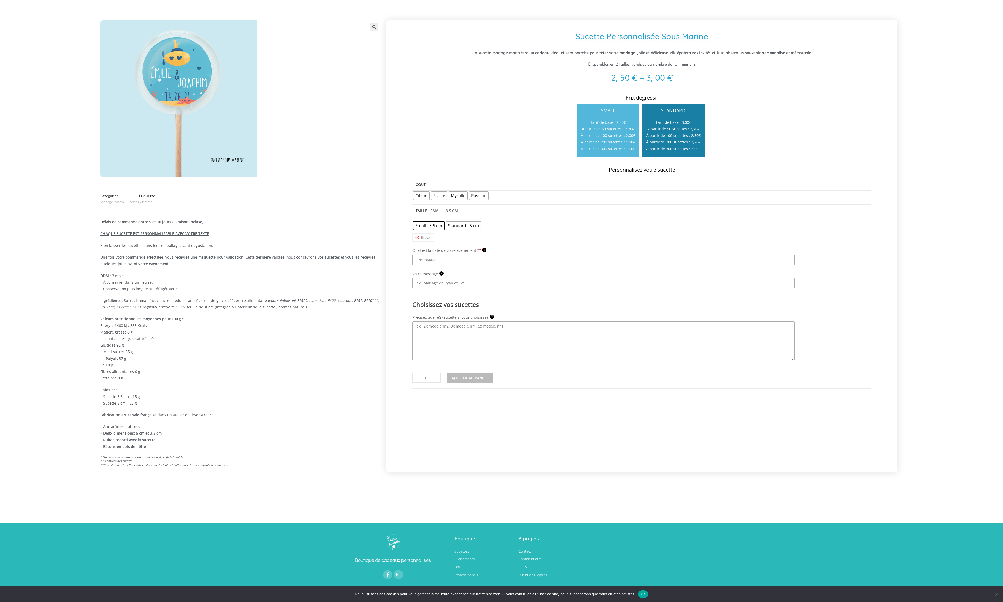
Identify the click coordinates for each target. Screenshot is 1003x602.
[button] (374, 27)
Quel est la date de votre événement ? (448, 250)
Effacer (425, 237)
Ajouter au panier (470, 378)
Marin (119, 202)
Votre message (427, 273)
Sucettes (132, 202)
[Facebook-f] (387, 574)
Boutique (464, 538)
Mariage (106, 202)
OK (643, 594)
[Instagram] (398, 574)
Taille (421, 210)
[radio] (421, 196)
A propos (528, 538)
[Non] (996, 594)
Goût (421, 184)
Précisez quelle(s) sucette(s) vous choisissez (452, 317)
